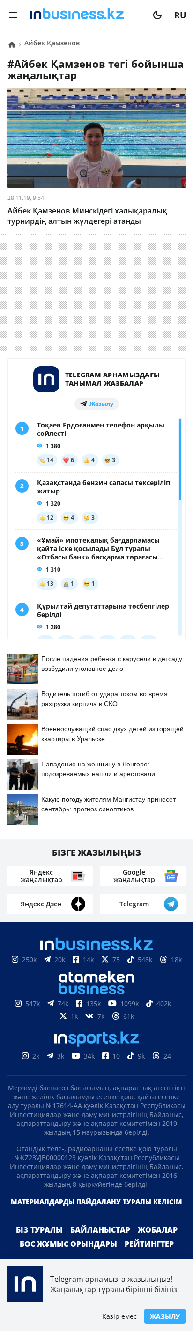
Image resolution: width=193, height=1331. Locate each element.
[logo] (85, 15)
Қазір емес (119, 1316)
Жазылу (165, 1316)
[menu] (13, 15)
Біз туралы (39, 1230)
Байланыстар (100, 1230)
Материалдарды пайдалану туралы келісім (96, 1201)
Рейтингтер (149, 1244)
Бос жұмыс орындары (68, 1244)
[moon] (157, 15)
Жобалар (158, 1230)
